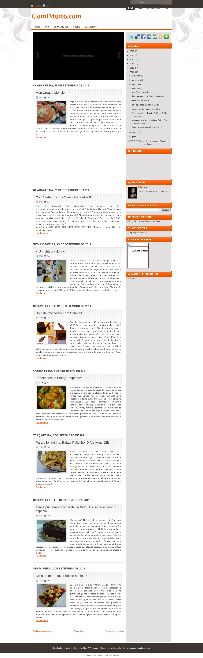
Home (130, 8)
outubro (135, 84)
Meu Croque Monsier (51, 92)
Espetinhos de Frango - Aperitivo (59, 378)
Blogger (150, 144)
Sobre (76, 26)
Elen (144, 187)
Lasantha (117, 648)
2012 (132, 67)
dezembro (136, 75)
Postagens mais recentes (43, 631)
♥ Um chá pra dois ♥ (50, 251)
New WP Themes (90, 648)
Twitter (48, 5)
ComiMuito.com (56, 15)
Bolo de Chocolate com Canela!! (59, 313)
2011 (132, 72)
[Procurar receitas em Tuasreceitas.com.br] (137, 232)
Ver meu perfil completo (154, 191)
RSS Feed (38, 5)
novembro (136, 79)
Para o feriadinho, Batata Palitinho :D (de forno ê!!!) (72, 442)
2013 (132, 63)
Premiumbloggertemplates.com (136, 648)
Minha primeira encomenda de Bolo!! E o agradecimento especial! (76, 509)
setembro (136, 88)
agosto (135, 132)
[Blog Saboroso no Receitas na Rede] (143, 221)
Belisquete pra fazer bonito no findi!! (61, 576)
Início (37, 26)
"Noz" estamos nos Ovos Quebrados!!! (63, 197)
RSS (140, 8)
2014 (132, 59)
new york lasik (103, 655)
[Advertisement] (55, 165)
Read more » (42, 137)
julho (134, 136)
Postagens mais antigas (114, 631)
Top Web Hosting (90, 655)
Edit (167, 8)
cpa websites (114, 655)
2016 (132, 51)
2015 (132, 55)
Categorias (91, 26)
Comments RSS (153, 8)
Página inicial (79, 631)
